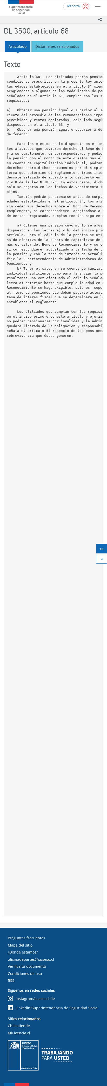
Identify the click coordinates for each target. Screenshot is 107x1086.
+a (103, 549)
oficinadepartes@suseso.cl (31, 959)
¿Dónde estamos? (23, 952)
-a (103, 560)
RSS (11, 980)
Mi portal (74, 6)
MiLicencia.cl (19, 1032)
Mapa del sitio (20, 945)
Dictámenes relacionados (57, 46)
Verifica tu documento (27, 966)
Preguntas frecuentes (26, 937)
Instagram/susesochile (35, 998)
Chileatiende (19, 1025)
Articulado (17, 46)
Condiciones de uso (25, 973)
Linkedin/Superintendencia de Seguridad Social (57, 1007)
